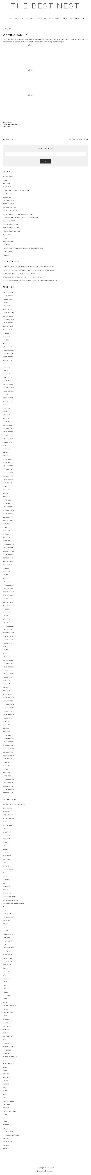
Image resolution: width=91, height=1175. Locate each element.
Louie (5, 985)
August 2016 (7, 442)
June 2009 (6, 725)
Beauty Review (8, 818)
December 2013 (8, 551)
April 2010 (6, 691)
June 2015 (6, 490)
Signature (6, 245)
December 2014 (8, 510)
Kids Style (6, 972)
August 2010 (7, 677)
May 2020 (6, 302)
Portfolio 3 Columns (11, 228)
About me (6, 183)
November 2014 (8, 513)
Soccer (5, 1091)
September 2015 (8, 479)
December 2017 (8, 387)
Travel (5, 1115)
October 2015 (8, 476)
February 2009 (8, 738)
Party (5, 1033)
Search (45, 161)
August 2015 (7, 483)
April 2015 (6, 496)
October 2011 (8, 640)
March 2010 (7, 694)
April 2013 (6, 578)
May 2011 (6, 650)
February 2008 (8, 779)
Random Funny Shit (10, 1057)
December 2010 (8, 663)
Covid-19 (6, 842)
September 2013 (8, 561)
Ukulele (6, 1128)
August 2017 (7, 401)
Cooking (6, 835)
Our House (7, 1026)
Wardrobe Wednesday (11, 1135)
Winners (6, 255)
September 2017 (8, 398)
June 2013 (6, 571)
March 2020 (7, 309)
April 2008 (6, 772)
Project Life (7, 1053)
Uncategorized (8, 1132)
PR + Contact (75, 18)
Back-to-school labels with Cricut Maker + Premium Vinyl (24, 277)
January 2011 (8, 660)
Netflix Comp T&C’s (10, 211)
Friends (5, 931)
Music (5, 1002)
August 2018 (7, 360)
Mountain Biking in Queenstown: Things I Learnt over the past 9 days (28, 267)
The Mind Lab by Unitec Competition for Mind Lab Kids (23, 248)
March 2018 (7, 377)
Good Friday (11, 139)
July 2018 (6, 364)
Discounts (30, 18)
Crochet (6, 852)
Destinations (8, 869)
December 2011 (8, 633)
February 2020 (8, 313)
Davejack (6, 866)
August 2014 (7, 524)
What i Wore (7, 1142)
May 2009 (6, 728)
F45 (4, 907)
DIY (4, 873)
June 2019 (6, 336)
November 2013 (8, 554)
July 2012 (6, 609)
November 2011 (8, 636)
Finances (6, 920)
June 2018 (6, 367)
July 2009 (6, 721)
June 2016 (6, 449)
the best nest (45, 6)
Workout (6, 1145)
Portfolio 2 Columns (11, 224)
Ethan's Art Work (9, 897)
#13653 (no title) (9, 177)
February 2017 (8, 422)
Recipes (5, 1060)
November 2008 (8, 749)
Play (4, 1040)
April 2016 (6, 456)
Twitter (6, 1125)
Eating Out (7, 886)
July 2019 (6, 333)
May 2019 (6, 340)
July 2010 (6, 680)
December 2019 (8, 319)
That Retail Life (8, 1101)
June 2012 (6, 612)
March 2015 (7, 500)
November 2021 (8, 295)
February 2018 (8, 381)
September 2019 (8, 326)
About (57, 18)
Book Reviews (8, 825)
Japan (5, 968)
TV (4, 1118)
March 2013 (7, 582)
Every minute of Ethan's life (13, 903)
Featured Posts (8, 917)
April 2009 (6, 731)
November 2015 (8, 473)
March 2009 (7, 735)
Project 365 (7, 1050)
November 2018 (8, 350)
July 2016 (6, 445)
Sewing (5, 1081)
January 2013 (8, 588)
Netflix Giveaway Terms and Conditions (17, 214)
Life (4, 975)
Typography (7, 251)
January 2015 (8, 507)
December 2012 (8, 592)
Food (5, 927)
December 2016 (8, 428)
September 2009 (8, 714)
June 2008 (6, 766)
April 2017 (6, 415)
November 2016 (8, 432)
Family (8, 126)
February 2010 (8, 697)
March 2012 (7, 622)
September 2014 (8, 520)
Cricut (5, 849)
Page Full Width (9, 221)
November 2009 (8, 708)
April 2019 (6, 343)
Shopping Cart (8, 241)
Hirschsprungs (8, 948)
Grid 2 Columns (8, 200)
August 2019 (7, 330)
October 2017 (8, 394)
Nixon (5, 1016)
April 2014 (6, 537)
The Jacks (6, 1104)
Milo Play (6, 995)
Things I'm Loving (9, 1111)
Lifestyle (18, 18)
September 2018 (8, 357)
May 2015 (6, 493)
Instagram (7, 965)
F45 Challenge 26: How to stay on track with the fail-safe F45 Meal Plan (30, 280)
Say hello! (7, 1077)
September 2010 (8, 674)
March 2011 (7, 657)
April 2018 (6, 374)
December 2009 (8, 704)
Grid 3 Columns (8, 204)
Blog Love (7, 187)
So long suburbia (77, 139)
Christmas (7, 832)
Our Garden (7, 1023)
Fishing (5, 924)
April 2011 (6, 653)
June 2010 (6, 684)
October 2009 (8, 711)
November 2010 (8, 667)
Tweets (5, 1121)
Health (5, 944)
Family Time (14, 124)
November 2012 (8, 595)
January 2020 (8, 316)
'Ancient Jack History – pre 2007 (14, 805)
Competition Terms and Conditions (16, 190)
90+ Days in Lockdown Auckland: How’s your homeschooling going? (29, 270)
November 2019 (8, 323)
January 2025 (8, 292)
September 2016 (8, 439)
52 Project (7, 811)
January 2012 (8, 629)
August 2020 (7, 299)
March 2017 (7, 418)
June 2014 (6, 531)
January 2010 (8, 701)
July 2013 (6, 568)
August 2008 (7, 759)
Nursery (6, 1019)
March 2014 (7, 541)
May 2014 (6, 534)
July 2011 (6, 646)
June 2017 (6, 408)
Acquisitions (42, 18)
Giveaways (7, 937)
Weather (6, 1138)
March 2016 (7, 459)
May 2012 (6, 616)
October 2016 (8, 435)
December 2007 (8, 786)
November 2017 (8, 391)
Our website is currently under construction (20, 217)
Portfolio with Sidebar (11, 231)
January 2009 (8, 742)
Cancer (5, 828)
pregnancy (7, 1043)
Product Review (9, 1046)
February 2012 (8, 626)
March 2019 (7, 347)
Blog (5, 822)
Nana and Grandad (10, 1006)
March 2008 (7, 776)
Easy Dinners (7, 880)
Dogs (5, 876)
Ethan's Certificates (10, 900)
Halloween (7, 941)
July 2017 (6, 404)
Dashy (5, 863)
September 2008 (8, 755)
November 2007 (8, 789)
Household (7, 961)
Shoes (5, 1087)
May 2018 (6, 370)
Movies (5, 999)
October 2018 (8, 353)
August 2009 (7, 718)
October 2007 (8, 793)
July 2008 (6, 762)
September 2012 (8, 602)
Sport (5, 1094)
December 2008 (8, 745)
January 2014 (8, 548)
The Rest (6, 1108)
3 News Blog (7, 808)
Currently (7, 856)
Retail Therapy (8, 1063)
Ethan (5, 890)
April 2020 (6, 306)
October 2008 (8, 752)
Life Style (6, 978)
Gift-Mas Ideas (8, 934)
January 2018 (8, 384)
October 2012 (8, 599)
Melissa (10, 122)
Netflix (5, 1009)
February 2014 (8, 544)
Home (9, 18)
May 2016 (6, 452)
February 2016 (8, 462)
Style (5, 1098)
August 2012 (7, 605)
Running (6, 1074)
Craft (5, 845)
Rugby (5, 1067)
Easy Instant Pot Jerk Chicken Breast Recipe (19, 274)
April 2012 (6, 619)
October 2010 (8, 670)
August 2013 (7, 565)
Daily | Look (7, 859)
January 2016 (8, 466)
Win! (51, 18)
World (5, 1149)
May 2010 (6, 687)
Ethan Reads (7, 893)
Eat (4, 883)
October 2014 (8, 517)
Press (65, 18)
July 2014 (6, 527)
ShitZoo (6, 1084)
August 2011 (7, 643)
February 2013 (8, 585)
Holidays (6, 951)
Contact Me (7, 194)
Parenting (7, 1029)
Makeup (6, 989)
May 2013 (6, 575)
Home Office (7, 958)
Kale (52, 1168)
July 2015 (6, 486)
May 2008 (6, 769)
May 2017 (6, 411)
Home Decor (7, 954)
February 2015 (8, 503)
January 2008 (8, 783)
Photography (8, 1036)
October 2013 (8, 558)
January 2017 (8, 425)
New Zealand (8, 1012)
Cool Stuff (7, 839)
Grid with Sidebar (9, 207)
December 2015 (8, 469)
